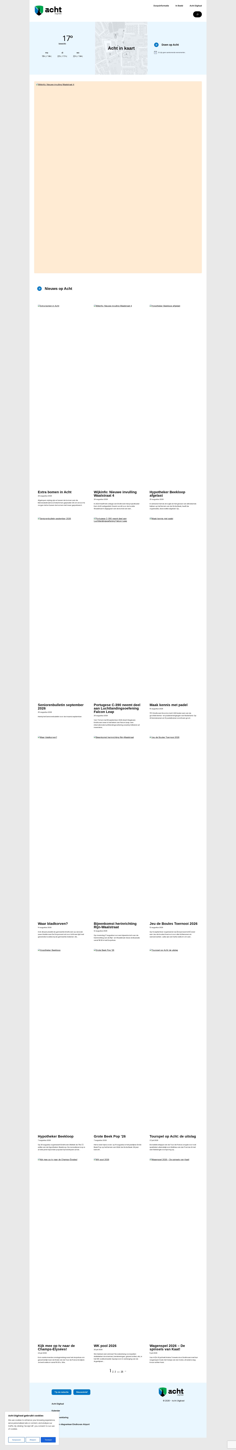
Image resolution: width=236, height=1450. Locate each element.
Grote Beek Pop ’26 (110, 1136)
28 (122, 1371)
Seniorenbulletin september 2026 (61, 706)
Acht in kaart (121, 48)
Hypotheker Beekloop (56, 1136)
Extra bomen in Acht (54, 492)
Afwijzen (33, 1440)
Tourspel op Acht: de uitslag (173, 1136)
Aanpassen (16, 1440)
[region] (32, 1428)
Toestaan (48, 1440)
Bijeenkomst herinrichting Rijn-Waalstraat (115, 925)
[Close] (56, 1413)
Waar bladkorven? (53, 923)
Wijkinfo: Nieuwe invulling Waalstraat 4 (115, 493)
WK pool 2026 (105, 1346)
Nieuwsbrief (82, 1392)
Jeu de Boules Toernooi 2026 (174, 923)
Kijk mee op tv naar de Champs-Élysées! (56, 1347)
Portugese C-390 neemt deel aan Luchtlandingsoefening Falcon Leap (117, 708)
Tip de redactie (61, 1392)
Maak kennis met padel (169, 705)
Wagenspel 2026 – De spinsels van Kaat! (167, 1347)
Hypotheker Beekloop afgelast (167, 493)
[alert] (169, 52)
